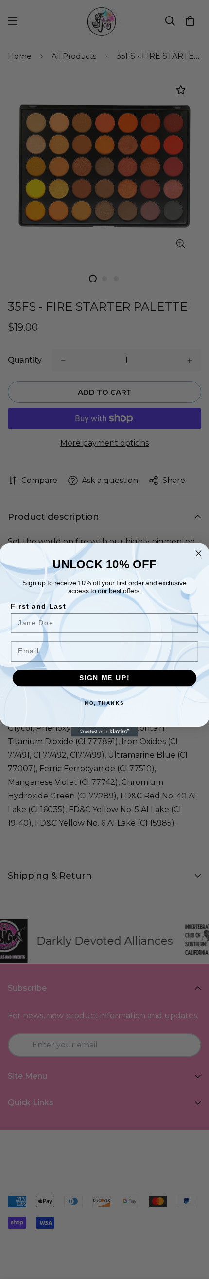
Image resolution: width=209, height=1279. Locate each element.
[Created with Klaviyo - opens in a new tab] (104, 731)
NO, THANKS (104, 703)
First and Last (38, 606)
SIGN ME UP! (104, 677)
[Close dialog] (198, 553)
